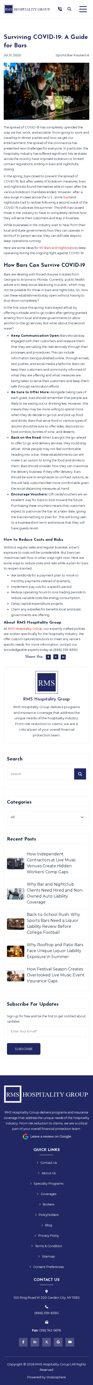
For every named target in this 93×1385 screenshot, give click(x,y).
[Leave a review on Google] (46, 1137)
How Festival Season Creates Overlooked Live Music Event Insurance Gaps (56, 975)
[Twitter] (46, 1342)
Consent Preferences (48, 1267)
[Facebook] (23, 1342)
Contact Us (48, 1163)
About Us (49, 1173)
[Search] (69, 9)
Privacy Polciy (48, 1235)
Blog (48, 1225)
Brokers (48, 1204)
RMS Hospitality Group (25, 629)
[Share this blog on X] (55, 656)
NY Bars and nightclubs (56, 248)
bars (66, 197)
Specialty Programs (48, 1183)
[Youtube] (69, 1342)
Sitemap (48, 1256)
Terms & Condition (48, 1246)
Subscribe (24, 1049)
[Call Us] (60, 9)
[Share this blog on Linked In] (63, 657)
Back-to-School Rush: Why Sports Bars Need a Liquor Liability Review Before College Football (53, 923)
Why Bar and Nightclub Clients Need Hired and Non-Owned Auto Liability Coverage (55, 893)
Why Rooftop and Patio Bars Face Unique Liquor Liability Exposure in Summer (55, 950)
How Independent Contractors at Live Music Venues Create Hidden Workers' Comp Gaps (51, 863)
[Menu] (83, 9)
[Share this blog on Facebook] (48, 657)
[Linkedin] (35, 1342)
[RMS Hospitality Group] (27, 9)
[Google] (58, 1342)
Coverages (48, 1194)
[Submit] (80, 774)
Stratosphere (56, 1377)
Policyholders (49, 1215)
